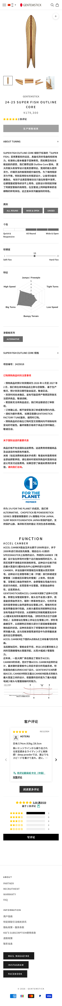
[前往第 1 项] (8, 80)
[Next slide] (56, 759)
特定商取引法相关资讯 (14, 921)
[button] (10, 119)
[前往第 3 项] (29, 80)
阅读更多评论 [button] (31, 789)
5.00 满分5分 (39, 802)
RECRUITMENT (11, 888)
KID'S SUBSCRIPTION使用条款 (19, 932)
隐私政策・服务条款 (13, 927)
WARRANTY (9, 894)
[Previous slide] (6, 759)
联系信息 (8, 943)
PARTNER (8, 883)
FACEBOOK (15, 973)
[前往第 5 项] (50, 83)
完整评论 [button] (17, 777)
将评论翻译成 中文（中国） (31, 773)
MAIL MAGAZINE (18, 955)
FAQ (5, 899)
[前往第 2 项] (18, 80)
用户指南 (8, 916)
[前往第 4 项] (39, 80)
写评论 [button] (31, 837)
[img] (20, 731)
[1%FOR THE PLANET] (31, 489)
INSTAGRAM (16, 964)
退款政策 (8, 938)
